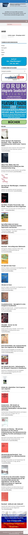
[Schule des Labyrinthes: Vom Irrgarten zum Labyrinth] (14, 380)
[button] (26, 1)
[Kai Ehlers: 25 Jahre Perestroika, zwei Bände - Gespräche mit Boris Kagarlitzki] (14, 198)
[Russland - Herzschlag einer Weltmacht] (14, 239)
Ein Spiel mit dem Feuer (8, 266)
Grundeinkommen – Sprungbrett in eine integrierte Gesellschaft (13, 304)
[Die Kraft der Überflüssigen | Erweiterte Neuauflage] (14, 179)
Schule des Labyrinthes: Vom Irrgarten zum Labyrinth (13, 388)
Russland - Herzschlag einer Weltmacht (13, 246)
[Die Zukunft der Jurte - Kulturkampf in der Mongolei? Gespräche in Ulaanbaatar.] (14, 359)
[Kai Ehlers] (14, 6)
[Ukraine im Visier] (14, 278)
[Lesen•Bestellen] (6, 150)
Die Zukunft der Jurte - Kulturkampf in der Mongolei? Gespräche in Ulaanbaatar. (13, 367)
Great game (4, 47)
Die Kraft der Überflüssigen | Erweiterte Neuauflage (13, 186)
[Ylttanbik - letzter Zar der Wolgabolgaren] (14, 318)
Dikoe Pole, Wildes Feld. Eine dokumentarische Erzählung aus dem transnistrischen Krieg (12, 166)
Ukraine (3, 52)
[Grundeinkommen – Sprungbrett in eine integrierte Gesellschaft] (14, 297)
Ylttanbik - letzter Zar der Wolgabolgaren (9, 325)
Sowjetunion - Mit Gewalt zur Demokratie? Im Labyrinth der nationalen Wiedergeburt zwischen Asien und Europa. (13, 407)
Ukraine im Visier (6, 285)
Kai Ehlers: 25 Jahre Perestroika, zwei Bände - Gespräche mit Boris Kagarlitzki (13, 205)
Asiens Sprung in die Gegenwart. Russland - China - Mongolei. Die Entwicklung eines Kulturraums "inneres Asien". (13, 143)
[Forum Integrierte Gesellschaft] (4, 37)
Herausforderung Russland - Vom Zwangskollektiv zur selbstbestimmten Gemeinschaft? (13, 456)
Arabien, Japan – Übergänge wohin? (16, 35)
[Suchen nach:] (14, 24)
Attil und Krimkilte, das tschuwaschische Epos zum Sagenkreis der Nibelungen (13, 346)
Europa (2, 45)
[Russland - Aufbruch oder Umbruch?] (14, 497)
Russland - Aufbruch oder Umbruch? (12, 504)
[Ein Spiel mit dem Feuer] (14, 259)
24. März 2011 (11, 36)
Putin (2, 50)
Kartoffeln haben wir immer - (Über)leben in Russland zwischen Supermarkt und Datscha (11, 225)
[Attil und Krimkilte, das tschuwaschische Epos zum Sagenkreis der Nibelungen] (14, 339)
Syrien (2, 54)
